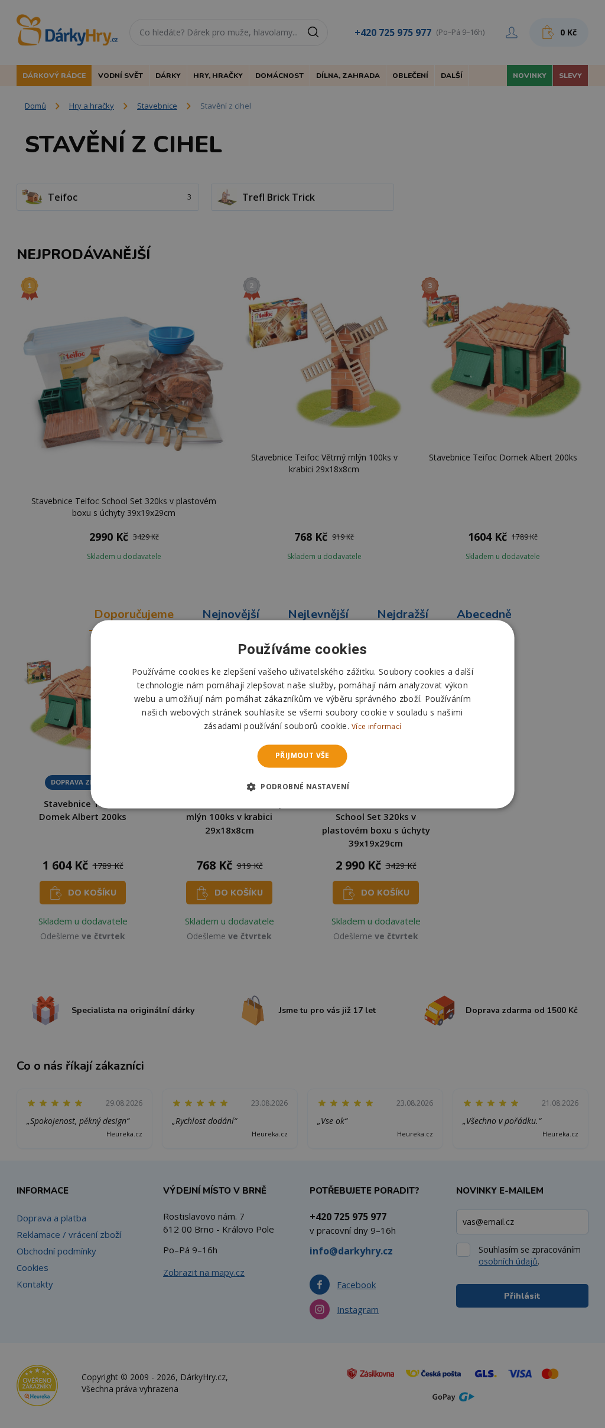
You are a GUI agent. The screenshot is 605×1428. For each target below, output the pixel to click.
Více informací (376, 727)
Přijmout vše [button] (302, 756)
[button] (303, 786)
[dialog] (303, 714)
